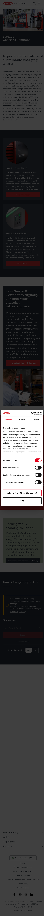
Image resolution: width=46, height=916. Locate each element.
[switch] (38, 468)
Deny (22, 501)
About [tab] (36, 420)
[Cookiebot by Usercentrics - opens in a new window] (31, 413)
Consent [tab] (8, 420)
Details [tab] (22, 420)
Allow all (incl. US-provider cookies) (22, 493)
